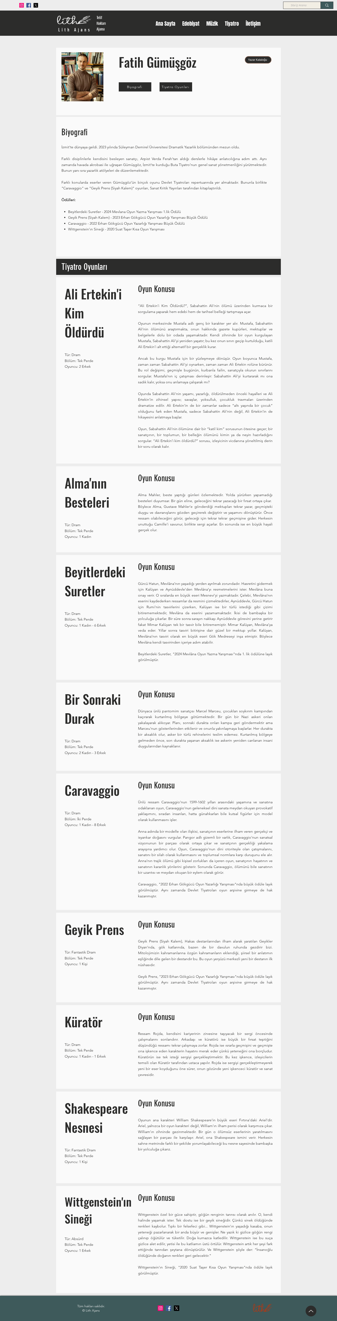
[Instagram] (21, 5)
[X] (35, 5)
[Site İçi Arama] (326, 5)
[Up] (311, 1311)
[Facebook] (28, 5)
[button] (191, 23)
